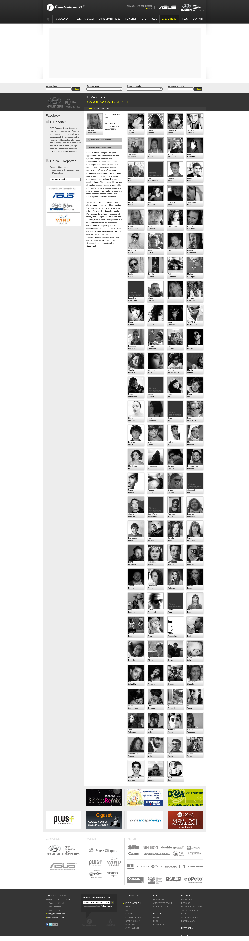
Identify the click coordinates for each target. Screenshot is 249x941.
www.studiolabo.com (55, 917)
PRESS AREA (187, 928)
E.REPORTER (159, 925)
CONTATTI (198, 19)
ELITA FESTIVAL (132, 925)
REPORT (157, 914)
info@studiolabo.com (56, 914)
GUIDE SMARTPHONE (109, 19)
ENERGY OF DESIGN (134, 917)
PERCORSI (130, 19)
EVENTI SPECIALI (85, 19)
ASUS (127, 910)
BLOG (154, 19)
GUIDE (156, 896)
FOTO (143, 19)
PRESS (184, 19)
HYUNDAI (129, 907)
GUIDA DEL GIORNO (162, 907)
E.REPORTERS (169, 19)
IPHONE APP (158, 899)
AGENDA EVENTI (132, 896)
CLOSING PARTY (132, 928)
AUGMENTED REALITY (163, 903)
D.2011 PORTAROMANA (191, 907)
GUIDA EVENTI (63, 19)
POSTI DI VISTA (188, 921)
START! (128, 914)
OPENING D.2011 (132, 921)
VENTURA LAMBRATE (190, 917)
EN (150, 8)
